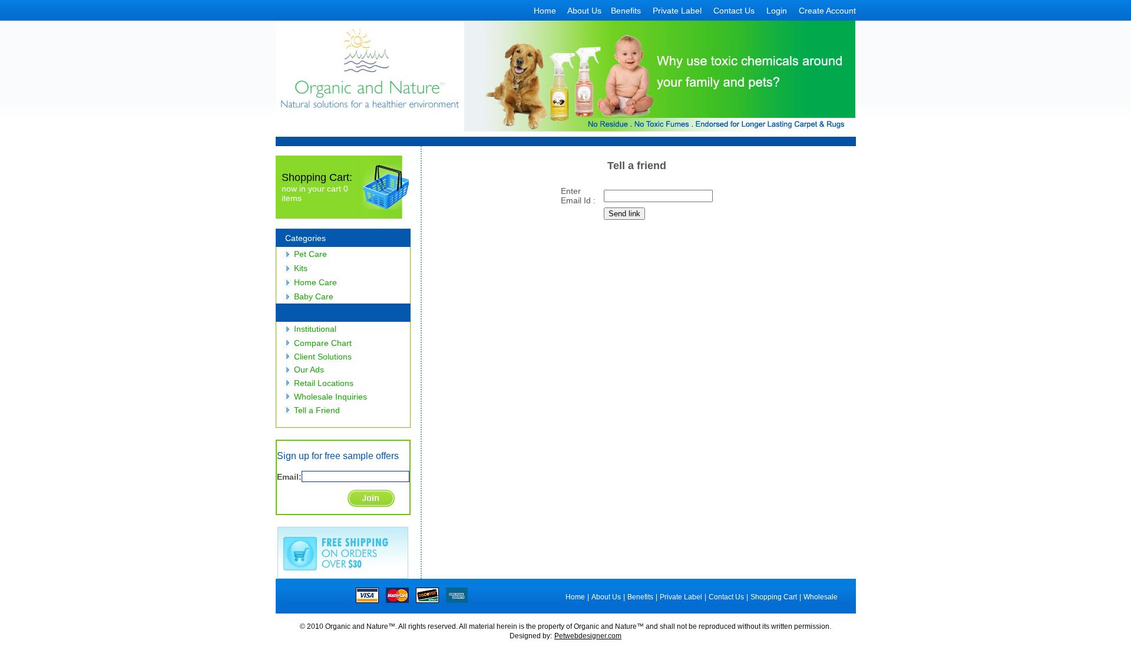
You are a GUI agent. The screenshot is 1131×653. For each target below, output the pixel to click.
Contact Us (734, 10)
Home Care (315, 282)
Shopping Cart (773, 597)
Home (545, 10)
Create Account (827, 10)
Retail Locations (323, 383)
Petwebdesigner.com (587, 636)
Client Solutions (323, 356)
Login (776, 10)
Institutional (315, 329)
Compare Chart (323, 343)
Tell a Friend (317, 410)
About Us (584, 10)
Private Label (677, 10)
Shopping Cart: (317, 177)
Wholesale (820, 597)
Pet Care (310, 254)
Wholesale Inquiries (330, 396)
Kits (300, 268)
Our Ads (309, 369)
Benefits (626, 10)
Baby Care (313, 296)
